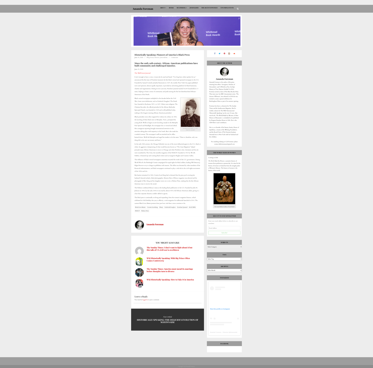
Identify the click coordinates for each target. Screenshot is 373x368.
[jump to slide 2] (185, 44)
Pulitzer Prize (145, 211)
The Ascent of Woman (209, 8)
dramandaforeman (236, 332)
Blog (148, 57)
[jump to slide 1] (183, 44)
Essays (152, 57)
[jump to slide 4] (188, 44)
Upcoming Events (227, 8)
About (162, 8)
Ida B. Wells (192, 207)
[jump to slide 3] (186, 44)
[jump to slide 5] (190, 44)
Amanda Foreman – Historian (219, 332)
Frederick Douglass (170, 207)
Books (171, 8)
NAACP (137, 211)
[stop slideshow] (192, 44)
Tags (224, 255)
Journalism (194, 8)
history (157, 57)
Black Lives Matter (140, 207)
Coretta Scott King (152, 207)
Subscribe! (224, 233)
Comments (174, 57)
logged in (145, 300)
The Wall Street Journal (142, 73)
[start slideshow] (180, 44)
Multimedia (181, 8)
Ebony (161, 207)
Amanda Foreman (155, 224)
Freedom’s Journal (182, 207)
